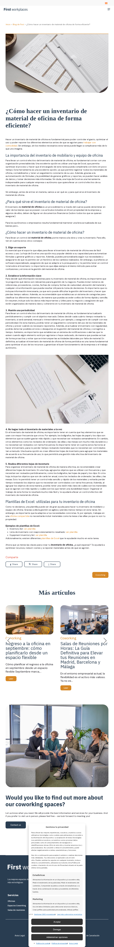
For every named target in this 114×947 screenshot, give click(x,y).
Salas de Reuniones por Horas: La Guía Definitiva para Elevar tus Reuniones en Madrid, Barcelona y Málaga (84, 655)
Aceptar (57, 922)
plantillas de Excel (50, 538)
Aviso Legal (73, 943)
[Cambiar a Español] (106, 3)
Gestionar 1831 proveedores (45, 914)
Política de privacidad (60, 943)
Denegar (57, 929)
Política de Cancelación (89, 935)
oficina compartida (19, 516)
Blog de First (18, 24)
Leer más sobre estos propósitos (69, 914)
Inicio (8, 24)
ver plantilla (29, 528)
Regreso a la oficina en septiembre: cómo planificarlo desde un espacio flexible (28, 650)
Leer (11, 678)
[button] (109, 9)
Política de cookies (43, 943)
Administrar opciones (57, 937)
